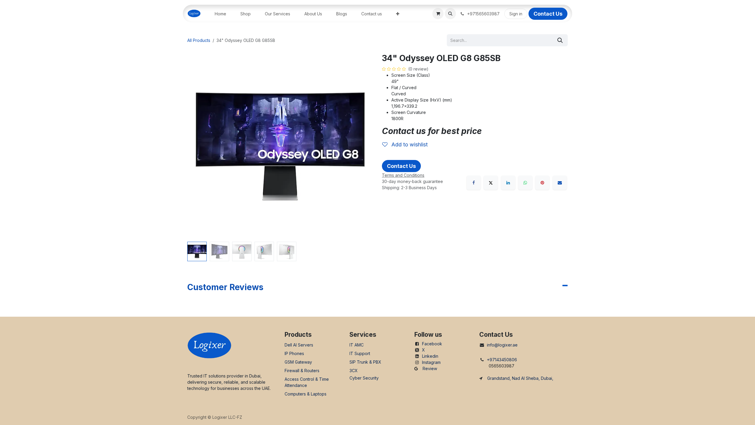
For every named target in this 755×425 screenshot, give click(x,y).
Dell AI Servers (299, 344)
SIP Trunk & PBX (365, 361)
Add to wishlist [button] (409, 144)
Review (430, 368)
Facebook (432, 343)
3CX (353, 370)
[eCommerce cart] (438, 13)
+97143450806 (502, 359)
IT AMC (356, 344)
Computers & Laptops (305, 393)
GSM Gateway (298, 361)
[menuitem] (220, 13)
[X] (491, 183)
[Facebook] (474, 183)
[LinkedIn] (508, 183)
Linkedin (430, 356)
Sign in (515, 13)
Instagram (431, 362)
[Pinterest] (542, 183)
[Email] (560, 183)
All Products (198, 40)
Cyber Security (364, 377)
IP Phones (294, 353)
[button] (450, 13)
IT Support (359, 353)
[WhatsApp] (525, 183)
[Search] (560, 40)
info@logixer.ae (502, 344)
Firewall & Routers (302, 370)
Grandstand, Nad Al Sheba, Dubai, (520, 378)
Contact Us (548, 14)
